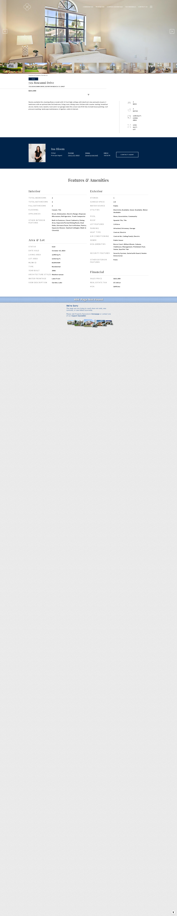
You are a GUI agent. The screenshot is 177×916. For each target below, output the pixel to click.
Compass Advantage (115, 7)
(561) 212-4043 (73, 155)
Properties (100, 7)
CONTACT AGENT (127, 154)
